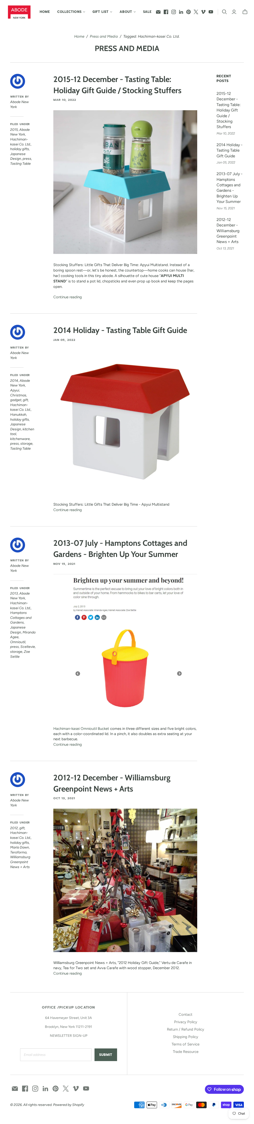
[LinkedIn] (181, 12)
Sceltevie (27, 647)
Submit (105, 1054)
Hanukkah (18, 414)
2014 (14, 381)
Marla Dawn (19, 847)
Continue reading (67, 297)
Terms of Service (185, 1044)
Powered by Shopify (68, 1105)
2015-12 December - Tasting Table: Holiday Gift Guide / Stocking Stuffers (229, 110)
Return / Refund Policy (185, 1029)
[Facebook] (165, 12)
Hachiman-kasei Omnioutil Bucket (81, 728)
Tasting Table (20, 164)
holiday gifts (19, 149)
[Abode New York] (19, 12)
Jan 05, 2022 (64, 340)
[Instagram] (173, 12)
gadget (15, 400)
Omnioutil (17, 642)
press (27, 159)
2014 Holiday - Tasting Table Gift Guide (120, 330)
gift (25, 400)
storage (26, 443)
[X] (196, 12)
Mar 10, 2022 (64, 100)
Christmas (18, 395)
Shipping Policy (185, 1037)
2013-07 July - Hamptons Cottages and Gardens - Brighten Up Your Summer (230, 187)
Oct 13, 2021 (64, 798)
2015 (14, 130)
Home (45, 11)
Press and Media (104, 36)
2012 (14, 828)
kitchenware (20, 439)
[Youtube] (211, 12)
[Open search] (224, 11)
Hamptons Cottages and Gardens (21, 618)
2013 (14, 593)
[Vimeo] (203, 12)
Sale (147, 11)
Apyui (14, 390)
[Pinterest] (188, 12)
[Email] (158, 12)
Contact (185, 1014)
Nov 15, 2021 (64, 564)
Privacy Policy (185, 1022)
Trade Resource (185, 1051)
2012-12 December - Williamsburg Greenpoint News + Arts (228, 230)
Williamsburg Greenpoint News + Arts (20, 862)
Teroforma (18, 852)
